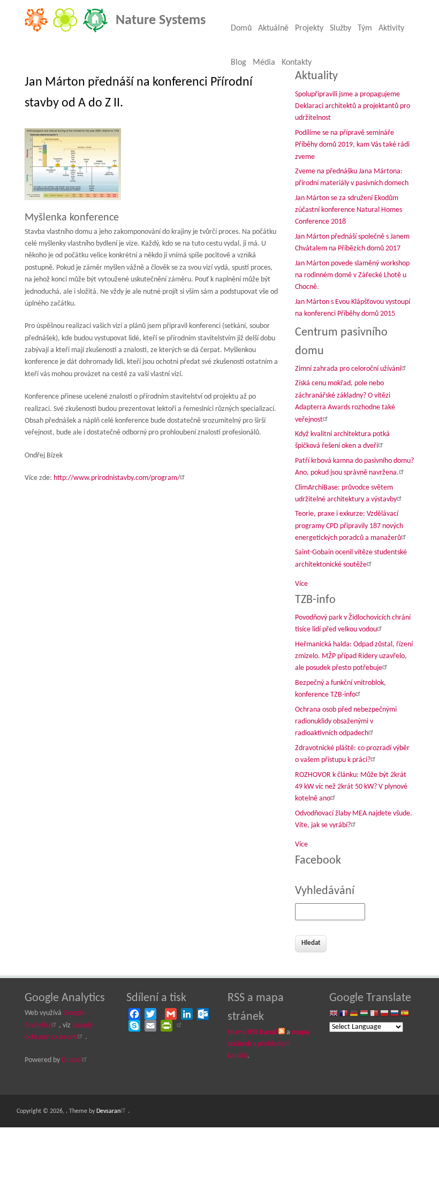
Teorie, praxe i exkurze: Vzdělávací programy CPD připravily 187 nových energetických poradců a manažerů (349, 526)
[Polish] (384, 1014)
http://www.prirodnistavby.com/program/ (117, 478)
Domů (241, 28)
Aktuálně (273, 28)
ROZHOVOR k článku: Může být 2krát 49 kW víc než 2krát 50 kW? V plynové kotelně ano (351, 787)
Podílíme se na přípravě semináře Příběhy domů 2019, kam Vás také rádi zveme (352, 145)
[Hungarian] (364, 1014)
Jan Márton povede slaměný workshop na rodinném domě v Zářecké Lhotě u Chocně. (352, 276)
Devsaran (108, 1111)
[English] (333, 1014)
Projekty (309, 28)
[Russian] (394, 1014)
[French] (343, 1014)
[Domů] (66, 31)
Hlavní (252, 1032)
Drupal (72, 1060)
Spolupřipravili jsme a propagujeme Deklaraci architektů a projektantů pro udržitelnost (352, 106)
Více (301, 584)
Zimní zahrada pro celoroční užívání (348, 369)
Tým (365, 28)
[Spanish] (404, 1014)
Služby (340, 28)
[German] (354, 1014)
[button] (74, 166)
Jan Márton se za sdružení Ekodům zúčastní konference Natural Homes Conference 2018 (348, 210)
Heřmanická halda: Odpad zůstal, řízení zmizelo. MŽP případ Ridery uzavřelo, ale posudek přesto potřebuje (354, 656)
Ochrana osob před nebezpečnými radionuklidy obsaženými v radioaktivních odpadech (346, 722)
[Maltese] (374, 1014)
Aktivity (391, 28)
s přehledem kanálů (268, 1044)
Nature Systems (161, 20)
